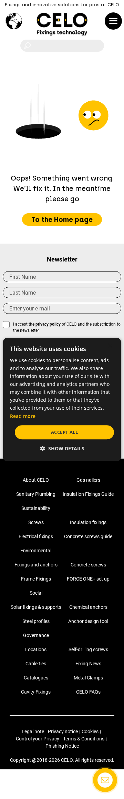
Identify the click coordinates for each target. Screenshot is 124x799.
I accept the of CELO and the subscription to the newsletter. (67, 327)
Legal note (33, 731)
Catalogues (36, 677)
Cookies (90, 731)
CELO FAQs (88, 692)
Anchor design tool (88, 621)
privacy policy (48, 324)
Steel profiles (36, 621)
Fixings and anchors (36, 564)
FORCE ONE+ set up (88, 579)
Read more (22, 416)
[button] (62, 448)
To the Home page (62, 219)
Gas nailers (88, 480)
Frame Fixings (36, 579)
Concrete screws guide (88, 536)
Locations (35, 649)
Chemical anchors (88, 607)
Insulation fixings (88, 522)
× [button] (109, 346)
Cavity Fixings (36, 692)
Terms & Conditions (83, 738)
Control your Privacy (37, 738)
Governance (36, 635)
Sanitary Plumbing (35, 494)
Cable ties (35, 663)
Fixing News (88, 663)
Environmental (35, 550)
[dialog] (62, 399)
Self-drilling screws (88, 649)
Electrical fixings (36, 536)
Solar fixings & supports (36, 607)
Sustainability (35, 508)
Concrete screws (88, 564)
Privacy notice (63, 731)
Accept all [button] (64, 432)
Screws (36, 522)
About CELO (36, 480)
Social (36, 593)
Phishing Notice (62, 746)
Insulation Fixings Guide (88, 494)
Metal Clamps (88, 677)
